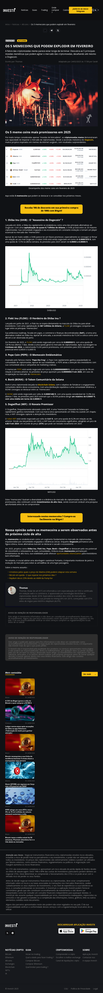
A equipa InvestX (90, 960)
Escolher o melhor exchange (68, 957)
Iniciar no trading (33, 954)
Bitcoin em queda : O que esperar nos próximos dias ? (32, 575)
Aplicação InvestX (90, 954)
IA (6, 973)
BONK (10, 394)
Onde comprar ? (55, 10)
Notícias (24, 10)
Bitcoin (8, 954)
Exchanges (9, 964)
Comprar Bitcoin (33, 960)
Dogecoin (89, 139)
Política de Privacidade (80, 988)
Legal (95, 988)
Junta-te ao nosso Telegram (80, 10)
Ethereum (9, 957)
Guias (34, 10)
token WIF (11, 418)
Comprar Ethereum (34, 964)
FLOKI (67, 326)
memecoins (35, 374)
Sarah (95, 61)
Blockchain (10, 967)
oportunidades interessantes (69, 553)
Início (7, 24)
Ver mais (89, 674)
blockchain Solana (46, 384)
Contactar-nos (89, 957)
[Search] (93, 10)
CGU (66, 988)
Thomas (18, 61)
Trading (44, 10)
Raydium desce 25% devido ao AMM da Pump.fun (31, 578)
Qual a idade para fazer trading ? (40, 957)
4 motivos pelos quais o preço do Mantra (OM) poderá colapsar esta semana (43, 572)
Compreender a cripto (65, 954)
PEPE (19, 369)
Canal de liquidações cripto (67, 960)
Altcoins (25, 24)
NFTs (7, 970)
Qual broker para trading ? (37, 967)
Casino (66, 10)
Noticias (15, 24)
